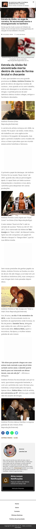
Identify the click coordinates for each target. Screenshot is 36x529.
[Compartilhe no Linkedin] (7, 433)
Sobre (17, 507)
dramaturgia (18, 468)
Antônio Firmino (6, 438)
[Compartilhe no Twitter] (16, 433)
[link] (10, 450)
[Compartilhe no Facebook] (3, 433)
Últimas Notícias (17, 515)
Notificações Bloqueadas (18, 488)
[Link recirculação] (5, 4)
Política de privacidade (17, 519)
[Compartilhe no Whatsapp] (12, 433)
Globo (16, 438)
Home (17, 504)
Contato (17, 511)
